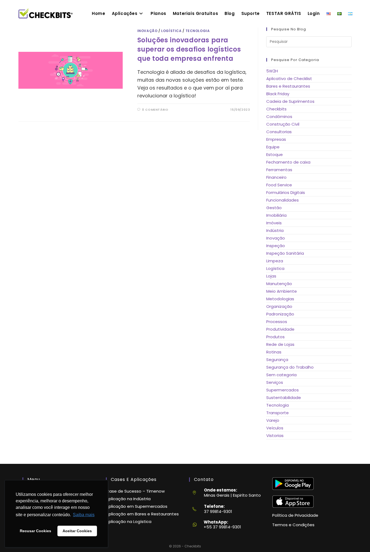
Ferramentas (279, 170)
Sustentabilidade (283, 397)
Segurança (277, 359)
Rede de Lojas (280, 344)
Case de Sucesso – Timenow (135, 491)
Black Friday (277, 94)
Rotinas (273, 352)
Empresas (276, 139)
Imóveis (274, 223)
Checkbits (276, 109)
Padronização (280, 314)
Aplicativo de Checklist (289, 78)
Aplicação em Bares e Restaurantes (142, 514)
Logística (171, 30)
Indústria (275, 230)
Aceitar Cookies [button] (77, 531)
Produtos (275, 337)
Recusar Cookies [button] (35, 531)
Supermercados (282, 390)
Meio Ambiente (281, 291)
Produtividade (280, 329)
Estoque (274, 154)
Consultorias (279, 132)
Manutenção (279, 283)
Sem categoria (281, 375)
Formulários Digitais (285, 192)
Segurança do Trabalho (290, 367)
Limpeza (274, 261)
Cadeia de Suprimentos (290, 101)
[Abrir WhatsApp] (356, 537)
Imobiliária (276, 215)
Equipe (273, 147)
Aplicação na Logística (128, 521)
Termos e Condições (293, 525)
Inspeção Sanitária (285, 253)
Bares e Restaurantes (288, 86)
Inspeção (275, 245)
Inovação (147, 30)
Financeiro (276, 177)
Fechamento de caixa (288, 162)
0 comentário (155, 109)
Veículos (274, 428)
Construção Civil (282, 124)
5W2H (272, 71)
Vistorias (275, 435)
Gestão (274, 207)
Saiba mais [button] (84, 514)
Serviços (274, 382)
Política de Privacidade (295, 515)
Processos (276, 321)
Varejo (272, 420)
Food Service (279, 185)
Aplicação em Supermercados (136, 506)
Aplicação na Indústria (128, 499)
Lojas (271, 276)
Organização (279, 306)
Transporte (277, 413)
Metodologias (280, 299)
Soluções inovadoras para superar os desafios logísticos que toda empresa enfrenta (189, 49)
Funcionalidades (282, 200)
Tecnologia (198, 30)
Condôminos (279, 116)
